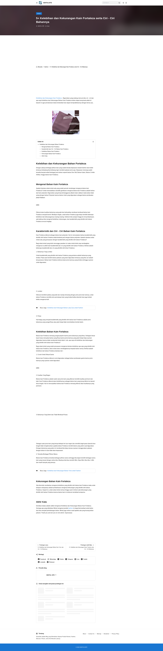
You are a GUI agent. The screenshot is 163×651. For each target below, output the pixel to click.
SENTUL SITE (41, 26)
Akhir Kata (44, 156)
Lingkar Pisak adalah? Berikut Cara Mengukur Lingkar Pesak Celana (54, 590)
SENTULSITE (47, 3)
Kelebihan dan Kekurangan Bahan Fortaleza (52, 144)
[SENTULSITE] (40, 2)
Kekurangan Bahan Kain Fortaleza (51, 153)
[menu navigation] (37, 3)
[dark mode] (123, 3)
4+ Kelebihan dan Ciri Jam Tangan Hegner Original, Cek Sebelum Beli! (82, 590)
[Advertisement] (66, 51)
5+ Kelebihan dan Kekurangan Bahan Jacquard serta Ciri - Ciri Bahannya (54, 604)
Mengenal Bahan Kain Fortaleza (50, 146)
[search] (119, 3)
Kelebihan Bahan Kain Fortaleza (50, 151)
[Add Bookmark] (47, 26)
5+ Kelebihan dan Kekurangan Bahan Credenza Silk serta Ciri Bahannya (83, 604)
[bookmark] (126, 3)
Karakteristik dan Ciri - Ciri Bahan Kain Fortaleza (55, 149)
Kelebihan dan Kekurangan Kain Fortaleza (49, 98)
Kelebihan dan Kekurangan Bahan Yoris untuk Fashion (64, 470)
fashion (39, 13)
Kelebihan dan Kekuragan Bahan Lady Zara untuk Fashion (65, 307)
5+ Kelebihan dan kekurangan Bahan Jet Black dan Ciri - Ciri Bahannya (54, 619)
